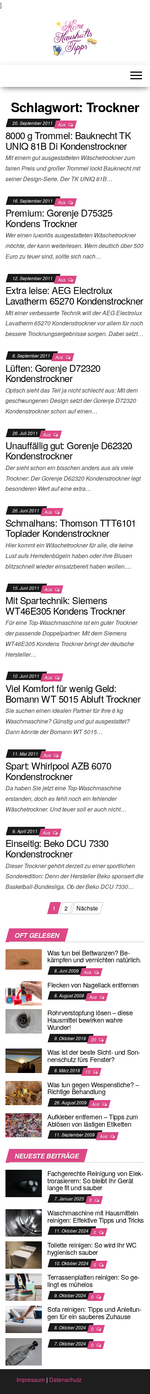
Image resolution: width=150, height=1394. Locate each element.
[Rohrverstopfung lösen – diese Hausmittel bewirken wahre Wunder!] (23, 1020)
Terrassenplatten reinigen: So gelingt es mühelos (93, 1280)
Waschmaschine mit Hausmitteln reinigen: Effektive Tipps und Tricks (95, 1216)
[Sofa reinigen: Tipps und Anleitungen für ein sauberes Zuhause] (23, 1318)
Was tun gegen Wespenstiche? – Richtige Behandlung (93, 1088)
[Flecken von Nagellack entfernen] (23, 992)
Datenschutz (65, 1379)
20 (94, 1039)
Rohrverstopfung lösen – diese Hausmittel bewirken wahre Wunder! (90, 1020)
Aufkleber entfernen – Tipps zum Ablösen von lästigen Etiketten (92, 1120)
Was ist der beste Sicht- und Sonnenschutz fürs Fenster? (93, 1055)
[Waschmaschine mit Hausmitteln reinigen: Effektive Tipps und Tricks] (23, 1222)
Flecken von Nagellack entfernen (93, 984)
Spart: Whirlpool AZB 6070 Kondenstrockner (58, 771)
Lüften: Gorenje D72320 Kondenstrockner (52, 373)
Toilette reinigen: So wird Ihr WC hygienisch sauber (92, 1248)
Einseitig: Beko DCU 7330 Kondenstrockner (56, 848)
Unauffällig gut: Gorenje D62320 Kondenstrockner (68, 450)
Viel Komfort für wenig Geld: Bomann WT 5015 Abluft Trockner (73, 693)
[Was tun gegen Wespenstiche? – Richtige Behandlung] (23, 1092)
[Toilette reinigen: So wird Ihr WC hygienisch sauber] (23, 1254)
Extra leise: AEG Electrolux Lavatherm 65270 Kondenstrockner (74, 295)
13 (88, 1072)
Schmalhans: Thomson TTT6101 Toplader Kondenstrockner (70, 528)
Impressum (30, 1379)
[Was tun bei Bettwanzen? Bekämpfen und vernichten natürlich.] (23, 958)
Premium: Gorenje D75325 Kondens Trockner (58, 218)
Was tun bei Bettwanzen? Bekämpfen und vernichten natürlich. (94, 956)
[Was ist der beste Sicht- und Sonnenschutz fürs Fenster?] (23, 1060)
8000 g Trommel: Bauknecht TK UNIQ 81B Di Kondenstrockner (68, 140)
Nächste (87, 908)
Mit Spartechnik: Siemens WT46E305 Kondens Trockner (65, 605)
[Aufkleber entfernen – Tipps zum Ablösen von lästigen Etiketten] (23, 1124)
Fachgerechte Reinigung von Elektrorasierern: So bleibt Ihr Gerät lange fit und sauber (95, 1180)
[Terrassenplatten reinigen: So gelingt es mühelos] (23, 1286)
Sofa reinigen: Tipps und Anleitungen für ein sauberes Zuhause (94, 1312)
